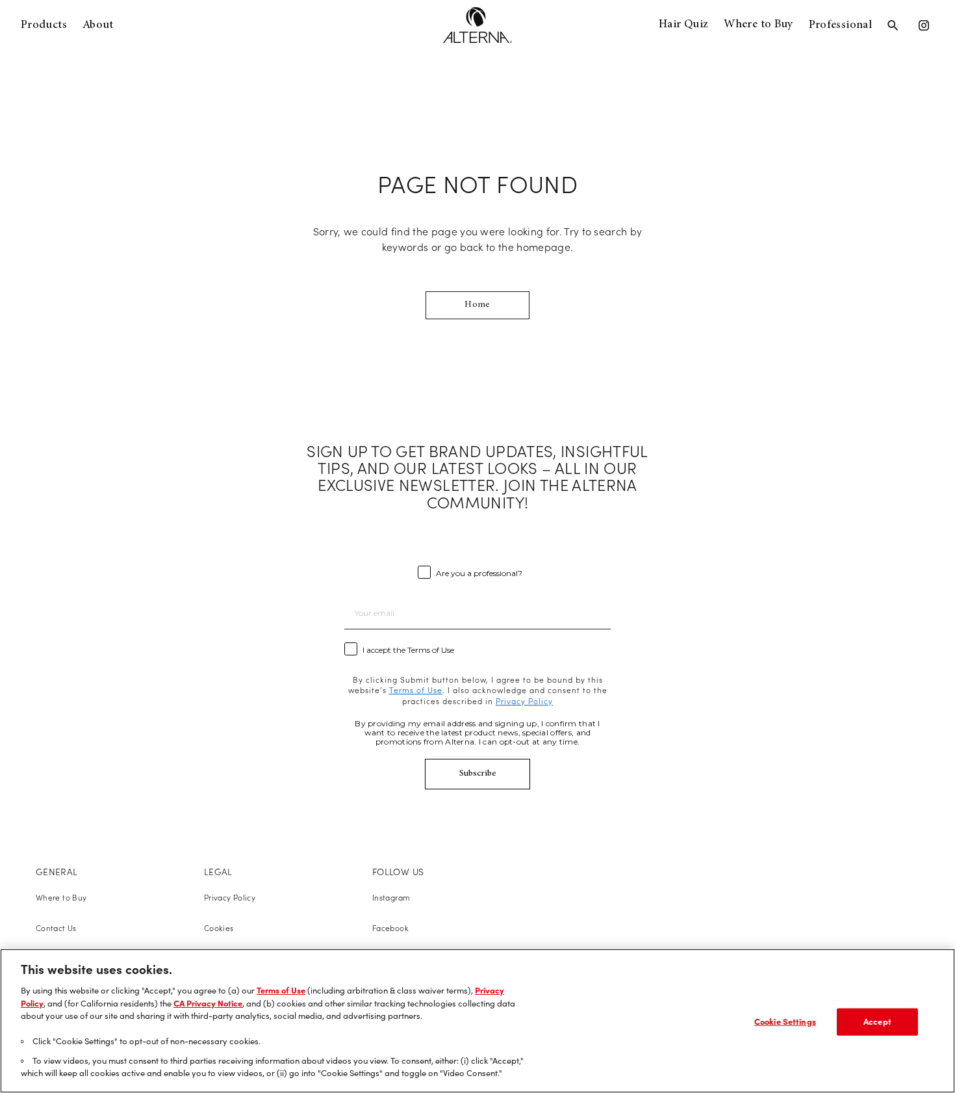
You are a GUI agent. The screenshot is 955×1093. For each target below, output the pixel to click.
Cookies (219, 928)
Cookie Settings (785, 1021)
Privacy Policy (229, 897)
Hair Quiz (683, 25)
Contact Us (56, 928)
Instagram (391, 897)
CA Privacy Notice (207, 1003)
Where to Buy (758, 25)
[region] (477, 1021)
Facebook (390, 928)
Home (477, 304)
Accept (877, 1021)
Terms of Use (281, 990)
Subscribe (477, 773)
